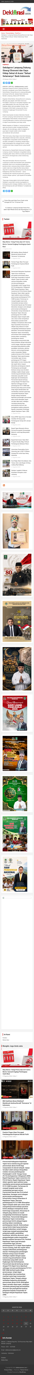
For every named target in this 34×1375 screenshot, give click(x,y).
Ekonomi (5, 1096)
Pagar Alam (6, 1128)
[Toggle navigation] (3, 29)
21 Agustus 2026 (7, 1076)
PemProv (6, 64)
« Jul (2, 1333)
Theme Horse (24, 1370)
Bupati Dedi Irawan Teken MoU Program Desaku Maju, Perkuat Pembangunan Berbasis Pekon (20, 442)
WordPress (22, 1372)
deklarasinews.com (21, 1367)
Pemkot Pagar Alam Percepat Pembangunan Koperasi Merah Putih (20, 264)
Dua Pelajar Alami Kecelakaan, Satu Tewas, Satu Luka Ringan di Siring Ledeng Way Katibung (21, 463)
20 (17, 1323)
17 (3, 1323)
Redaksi (5, 1038)
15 (26, 1320)
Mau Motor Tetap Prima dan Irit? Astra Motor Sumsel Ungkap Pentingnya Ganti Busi (17, 244)
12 (12, 1320)
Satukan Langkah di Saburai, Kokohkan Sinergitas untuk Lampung (19, 472)
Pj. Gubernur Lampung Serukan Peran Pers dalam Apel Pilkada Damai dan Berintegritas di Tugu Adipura (17, 209)
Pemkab (5, 1157)
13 (17, 1320)
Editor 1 (15, 79)
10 (3, 1320)
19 (12, 1323)
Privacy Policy (8, 1370)
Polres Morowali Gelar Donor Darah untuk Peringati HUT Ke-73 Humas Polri (16, 201)
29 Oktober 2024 (7, 79)
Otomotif (6, 1065)
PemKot (14, 1128)
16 (30, 1320)
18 (8, 1323)
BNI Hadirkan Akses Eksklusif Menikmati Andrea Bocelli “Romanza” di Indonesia (19, 254)
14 (21, 1320)
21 (21, 1323)
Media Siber (6, 1040)
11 (8, 1320)
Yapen (11, 1157)
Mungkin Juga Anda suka (13, 1046)
